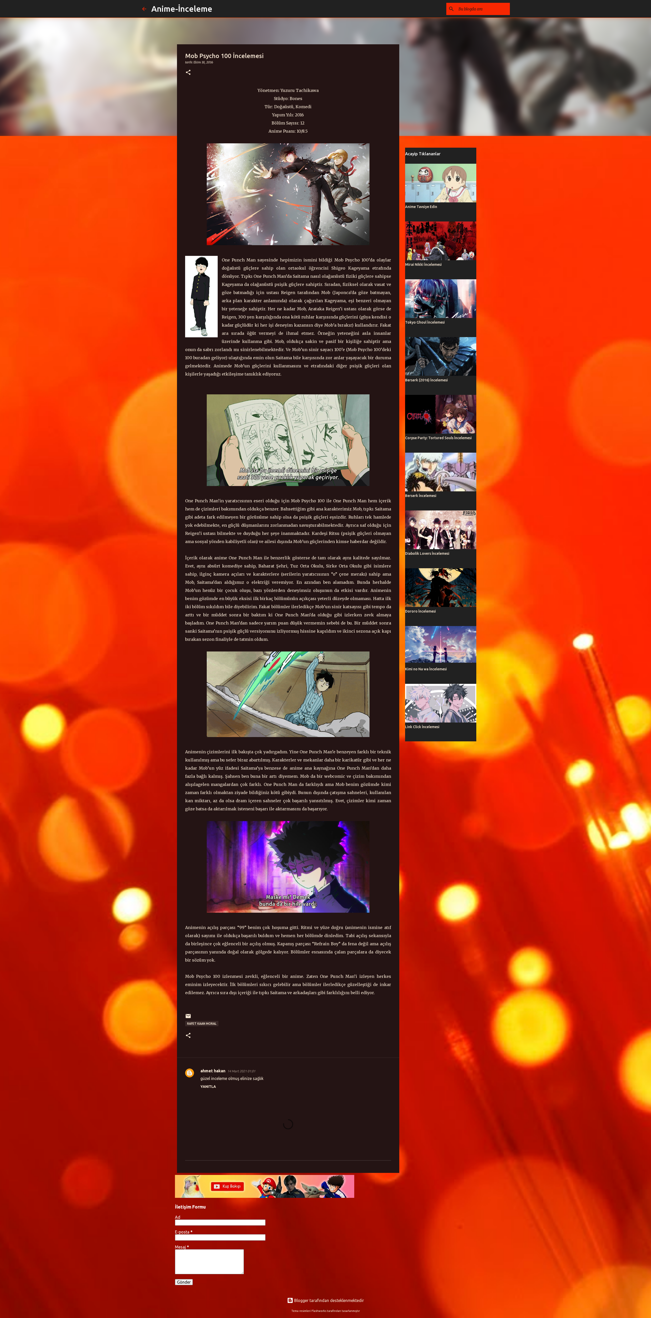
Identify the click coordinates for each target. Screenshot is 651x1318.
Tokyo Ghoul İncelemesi (425, 322)
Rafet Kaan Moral (201, 1023)
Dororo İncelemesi (420, 611)
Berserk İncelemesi (420, 496)
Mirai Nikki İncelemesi (423, 264)
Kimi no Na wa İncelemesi (426, 669)
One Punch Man (239, 259)
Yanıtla (208, 1087)
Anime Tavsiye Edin (421, 207)
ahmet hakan (212, 1071)
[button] (188, 72)
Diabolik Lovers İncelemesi (427, 553)
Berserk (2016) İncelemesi (426, 380)
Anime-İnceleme (181, 8)
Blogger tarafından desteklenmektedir (328, 1300)
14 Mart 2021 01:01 (241, 1071)
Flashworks (319, 1310)
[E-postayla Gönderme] (188, 1018)
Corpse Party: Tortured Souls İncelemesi (438, 438)
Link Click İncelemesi (422, 727)
